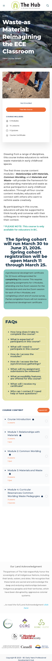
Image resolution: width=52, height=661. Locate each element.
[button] (26, 333)
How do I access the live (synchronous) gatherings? (25, 362)
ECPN (5, 16)
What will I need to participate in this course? (24, 347)
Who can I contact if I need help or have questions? (25, 392)
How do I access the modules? (22, 355)
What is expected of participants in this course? (25, 340)
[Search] (47, 5)
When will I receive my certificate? (23, 385)
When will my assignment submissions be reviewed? (25, 370)
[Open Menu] (3, 5)
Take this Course (26, 109)
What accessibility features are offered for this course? (25, 377)
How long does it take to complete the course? (24, 333)
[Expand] (5, 419)
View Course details (12, 58)
